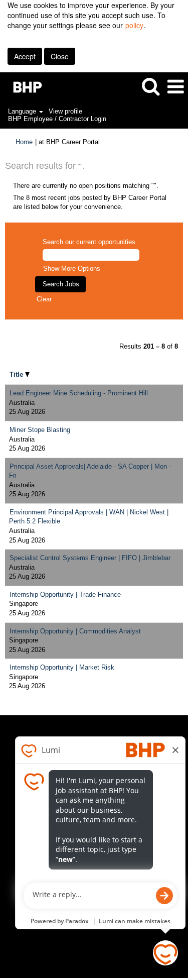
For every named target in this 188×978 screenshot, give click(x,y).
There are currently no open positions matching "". (85, 185)
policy (134, 25)
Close (60, 56)
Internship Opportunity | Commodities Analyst (75, 631)
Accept (25, 56)
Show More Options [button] (71, 268)
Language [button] (23, 111)
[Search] (150, 86)
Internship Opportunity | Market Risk (62, 667)
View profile (65, 111)
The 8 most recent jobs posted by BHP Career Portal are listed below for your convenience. (89, 202)
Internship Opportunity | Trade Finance (65, 594)
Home (24, 142)
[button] (175, 86)
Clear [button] (44, 299)
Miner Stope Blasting (40, 429)
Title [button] (17, 374)
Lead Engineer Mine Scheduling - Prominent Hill (79, 393)
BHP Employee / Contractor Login (57, 119)
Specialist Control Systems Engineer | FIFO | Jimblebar (90, 558)
